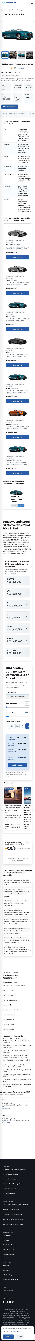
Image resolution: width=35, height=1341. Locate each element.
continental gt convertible (14, 14)
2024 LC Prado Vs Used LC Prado (13, 1219)
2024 (21, 505)
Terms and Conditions (10, 1279)
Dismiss (19, 1336)
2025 (14, 505)
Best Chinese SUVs (9, 1255)
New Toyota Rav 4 (8, 990)
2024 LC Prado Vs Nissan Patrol (13, 1224)
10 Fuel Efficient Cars (10, 1189)
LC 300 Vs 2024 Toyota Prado (12, 1214)
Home (3, 10)
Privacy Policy (7, 1275)
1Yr (8, 726)
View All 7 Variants (10, 107)
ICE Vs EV (6, 1240)
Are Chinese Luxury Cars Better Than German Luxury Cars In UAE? (14, 1066)
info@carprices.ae (9, 1299)
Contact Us (7, 1270)
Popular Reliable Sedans (10, 1245)
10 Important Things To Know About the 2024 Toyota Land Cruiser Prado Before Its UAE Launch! (16, 1041)
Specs (32, 114)
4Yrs (22, 726)
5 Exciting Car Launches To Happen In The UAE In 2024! (16, 1051)
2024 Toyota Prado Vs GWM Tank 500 (15, 1205)
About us (6, 1266)
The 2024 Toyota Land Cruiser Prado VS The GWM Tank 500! (17, 1046)
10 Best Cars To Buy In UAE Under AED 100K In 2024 (17, 1080)
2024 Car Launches (9, 1250)
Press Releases (8, 1290)
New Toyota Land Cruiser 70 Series (14, 985)
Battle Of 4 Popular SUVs (11, 1209)
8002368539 (6, 1109)
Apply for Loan (17, 765)
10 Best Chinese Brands (10, 1179)
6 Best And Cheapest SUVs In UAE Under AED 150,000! (17, 1076)
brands (11, 10)
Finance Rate (10, 713)
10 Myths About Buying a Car (12, 1184)
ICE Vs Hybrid (7, 1235)
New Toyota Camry (9, 995)
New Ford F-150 (7, 1005)
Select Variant (11, 692)
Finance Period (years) (14, 721)
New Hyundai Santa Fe (10, 1000)
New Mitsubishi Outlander (11, 1010)
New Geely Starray (8, 1025)
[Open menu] (32, 4)
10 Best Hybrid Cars (9, 1194)
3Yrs (17, 726)
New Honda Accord (9, 1015)
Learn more (16, 1331)
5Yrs (27, 726)
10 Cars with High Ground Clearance (14, 1169)
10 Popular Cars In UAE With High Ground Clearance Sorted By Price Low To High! (15, 1056)
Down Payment (11, 703)
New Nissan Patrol (8, 1029)
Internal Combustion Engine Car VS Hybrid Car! (16, 1061)
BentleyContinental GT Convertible (13, 114)
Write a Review (27, 843)
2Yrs (12, 726)
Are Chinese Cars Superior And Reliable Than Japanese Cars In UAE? (17, 1085)
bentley (19, 10)
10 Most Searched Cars (10, 1174)
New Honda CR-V (8, 1020)
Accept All (8, 1336)
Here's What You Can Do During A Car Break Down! (17, 1071)
